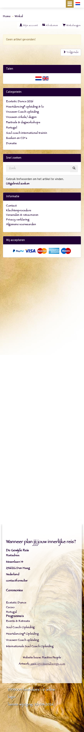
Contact (11, 206)
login (11, 697)
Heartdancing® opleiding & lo (25, 107)
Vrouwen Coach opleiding (22, 112)
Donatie (11, 144)
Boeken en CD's (16, 138)
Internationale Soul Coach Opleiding (30, 647)
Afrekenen (51, 25)
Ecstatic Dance (16, 603)
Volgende (72, 52)
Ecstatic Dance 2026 (19, 102)
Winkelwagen (72, 25)
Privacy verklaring (17, 220)
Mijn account (30, 25)
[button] (70, 4)
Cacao (10, 608)
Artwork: (24, 664)
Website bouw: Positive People (42, 658)
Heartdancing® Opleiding (22, 634)
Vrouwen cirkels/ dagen (21, 117)
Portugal (11, 128)
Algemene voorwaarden (21, 225)
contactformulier (17, 581)
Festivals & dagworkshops (23, 123)
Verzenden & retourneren (22, 215)
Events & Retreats (18, 621)
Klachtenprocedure (18, 211)
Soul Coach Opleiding (20, 628)
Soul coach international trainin (26, 133)
